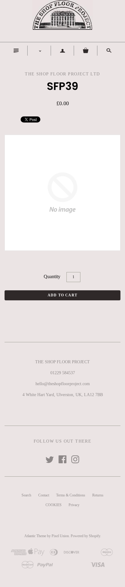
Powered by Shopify (85, 536)
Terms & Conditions (70, 495)
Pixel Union (60, 536)
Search (26, 495)
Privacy (74, 505)
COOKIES (54, 505)
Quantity (52, 276)
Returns (97, 495)
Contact (43, 495)
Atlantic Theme (35, 536)
